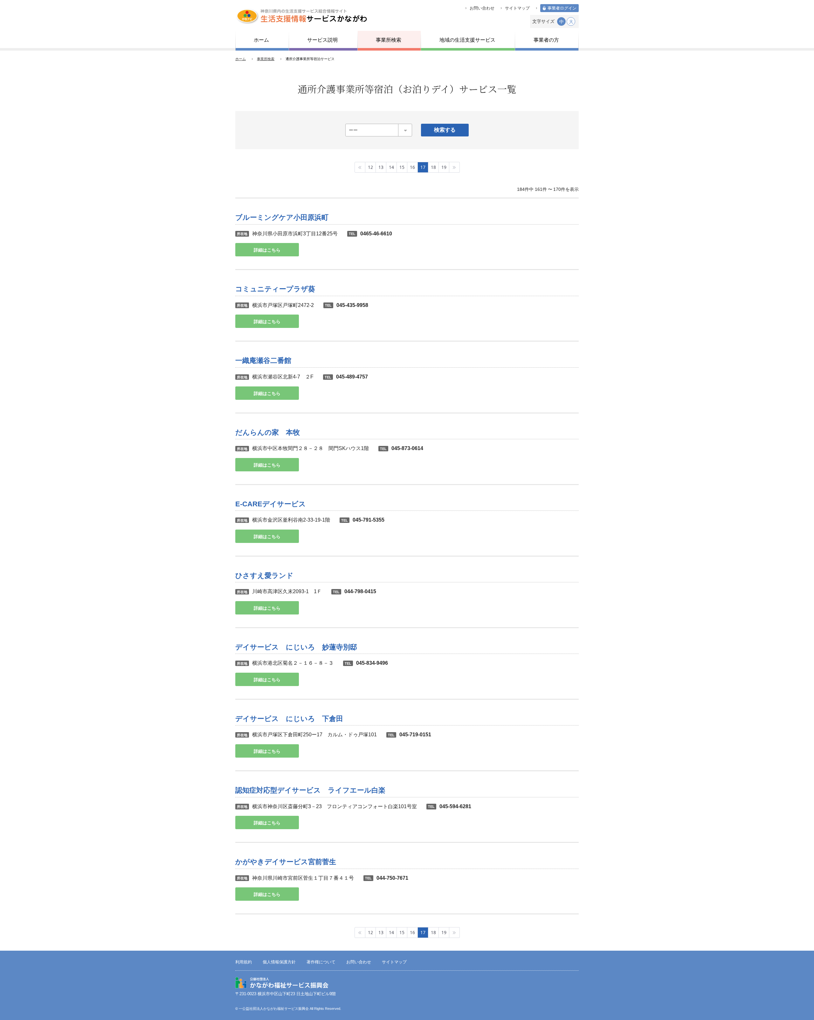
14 (391, 167)
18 (433, 167)
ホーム (240, 59)
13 (380, 167)
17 (422, 167)
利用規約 (243, 962)
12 (370, 167)
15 (401, 167)
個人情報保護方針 (279, 962)
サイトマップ (517, 8)
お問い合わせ (482, 8)
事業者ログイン (562, 8)
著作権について (321, 962)
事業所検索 (265, 59)
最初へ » (360, 167)
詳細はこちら (267, 250)
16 (412, 167)
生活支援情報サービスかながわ (301, 16)
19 (443, 167)
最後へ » (454, 167)
